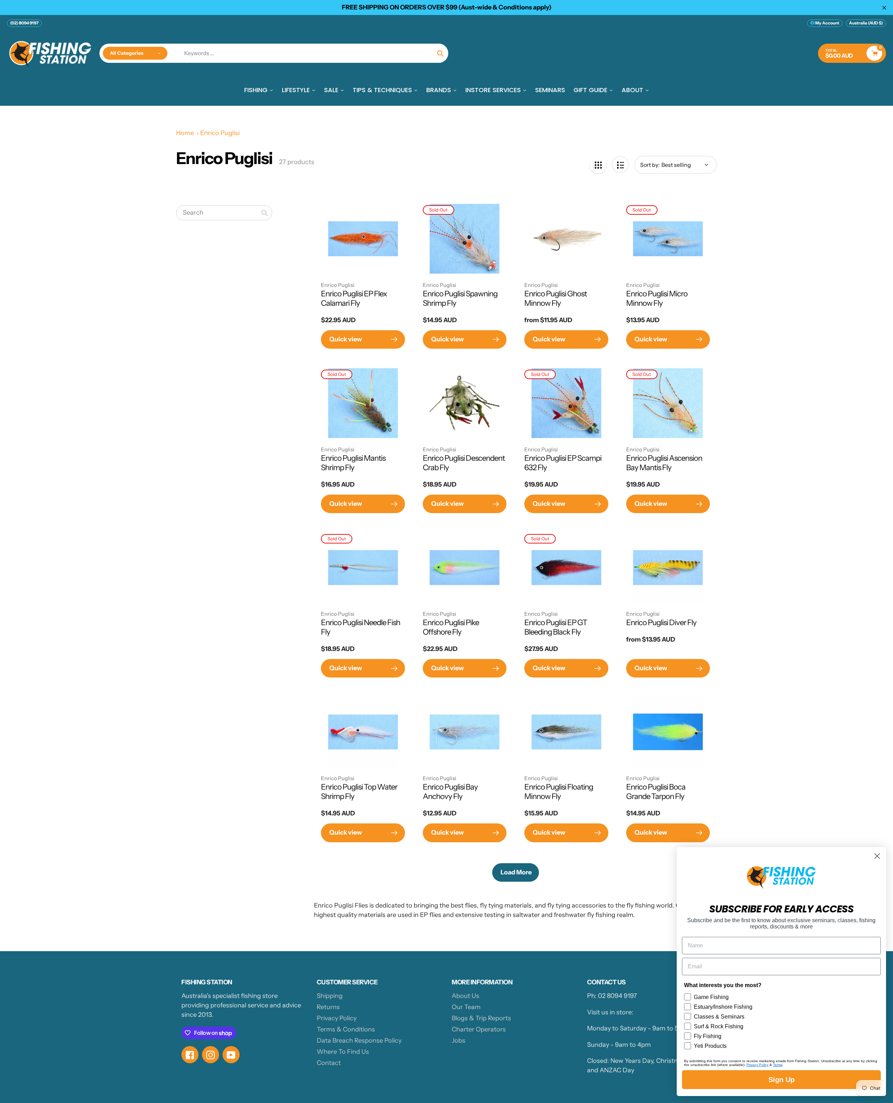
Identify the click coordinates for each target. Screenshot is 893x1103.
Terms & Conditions (346, 1029)
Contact (329, 1063)
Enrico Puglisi (220, 133)
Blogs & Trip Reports (481, 1018)
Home (185, 133)
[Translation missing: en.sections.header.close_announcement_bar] (884, 7)
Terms (777, 1065)
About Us (465, 996)
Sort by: (650, 164)
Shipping (330, 996)
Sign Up (781, 1079)
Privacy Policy (337, 1018)
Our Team (466, 1007)
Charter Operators (479, 1029)
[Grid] (598, 164)
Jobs (458, 1040)
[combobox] (224, 213)
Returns (328, 1007)
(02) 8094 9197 (24, 22)
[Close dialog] (877, 856)
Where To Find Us (343, 1052)
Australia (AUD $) (866, 22)
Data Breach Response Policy (359, 1040)
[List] (620, 164)
